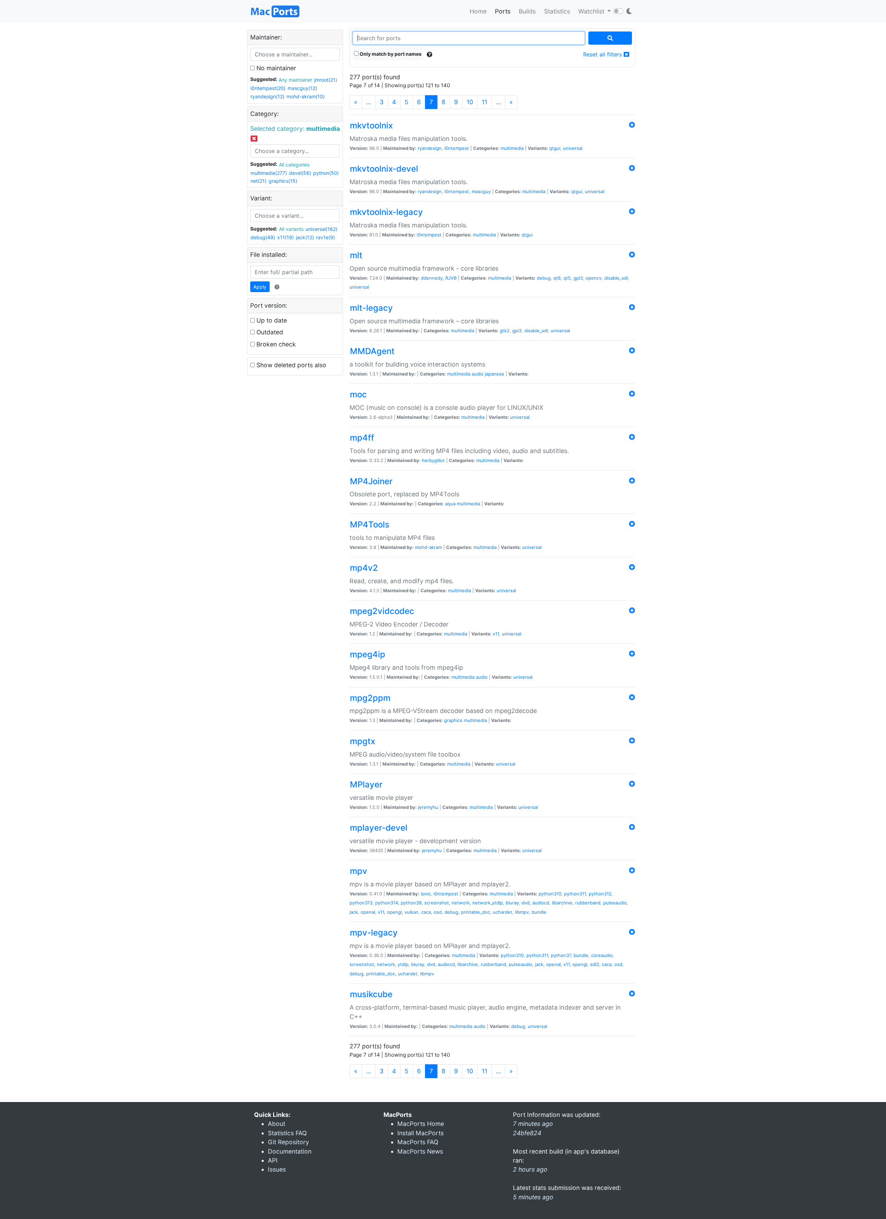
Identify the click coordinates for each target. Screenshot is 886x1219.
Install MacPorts (420, 1133)
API (273, 1160)
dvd (526, 902)
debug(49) (263, 237)
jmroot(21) (325, 80)
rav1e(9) (325, 237)
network (461, 902)
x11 (496, 633)
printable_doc (475, 912)
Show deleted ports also (290, 365)
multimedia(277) (269, 173)
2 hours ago (530, 1169)
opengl (394, 912)
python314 (386, 902)
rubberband (587, 902)
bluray (512, 902)
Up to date (271, 320)
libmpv (522, 912)
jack (354, 912)
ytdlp (403, 964)
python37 (561, 955)
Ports (502, 11)
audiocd (540, 902)
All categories (294, 165)
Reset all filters (603, 54)
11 (484, 102)
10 (470, 102)
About (276, 1123)
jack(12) (305, 237)
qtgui (554, 148)
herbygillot (433, 460)
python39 (411, 902)
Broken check (275, 344)
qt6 (557, 278)
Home (478, 11)
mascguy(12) (302, 88)
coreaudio (602, 955)
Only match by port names (390, 54)
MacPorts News (420, 1151)
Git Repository (288, 1142)
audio (477, 374)
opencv (594, 278)
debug (544, 278)
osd (438, 912)
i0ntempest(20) (268, 88)
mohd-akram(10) (306, 96)
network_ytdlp (487, 902)
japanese (494, 374)
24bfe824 (527, 1133)
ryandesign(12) (267, 96)
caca (426, 912)
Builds (527, 11)
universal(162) (321, 229)
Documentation (289, 1151)
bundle (539, 912)
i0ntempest (456, 148)
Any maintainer (295, 80)
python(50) (326, 173)
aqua (450, 503)
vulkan (411, 912)
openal (368, 912)
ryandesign (430, 148)
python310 (550, 893)
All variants (291, 229)
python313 (361, 902)
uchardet (502, 912)
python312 (600, 893)
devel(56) (300, 173)
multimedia (512, 148)
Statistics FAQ (287, 1133)
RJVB (450, 278)
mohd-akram (428, 547)
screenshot (436, 902)
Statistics (557, 11)
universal (572, 148)
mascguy (481, 191)
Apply (259, 287)
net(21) (258, 181)
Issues (277, 1169)
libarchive (562, 902)
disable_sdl (616, 278)
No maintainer (275, 68)
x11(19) (285, 237)
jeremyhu (428, 807)
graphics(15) (283, 181)
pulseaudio (615, 902)
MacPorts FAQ (417, 1142)
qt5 (567, 278)
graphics (453, 720)
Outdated (269, 332)
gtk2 (504, 330)
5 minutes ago (533, 1197)
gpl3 (578, 278)
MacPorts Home (420, 1123)
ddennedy (432, 278)
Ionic (426, 893)
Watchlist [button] (592, 11)
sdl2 (594, 964)
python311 (575, 893)
